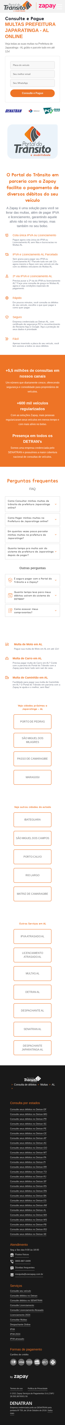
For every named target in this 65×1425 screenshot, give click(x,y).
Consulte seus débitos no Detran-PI (28, 1162)
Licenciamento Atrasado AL (32, 955)
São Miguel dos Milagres (32, 740)
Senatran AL (32, 1029)
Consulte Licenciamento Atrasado (27, 1310)
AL (53, 1084)
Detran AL (32, 992)
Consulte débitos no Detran (23, 1295)
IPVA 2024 (15, 1334)
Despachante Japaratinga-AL (32, 1047)
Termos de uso (16, 1388)
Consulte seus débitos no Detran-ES (28, 1200)
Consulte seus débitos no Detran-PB (28, 1224)
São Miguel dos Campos (32, 838)
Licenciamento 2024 (20, 1315)
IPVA (12, 1329)
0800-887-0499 (23, 1261)
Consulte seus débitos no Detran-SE (28, 1234)
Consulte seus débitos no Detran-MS (28, 1219)
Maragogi (32, 777)
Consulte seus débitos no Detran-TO (28, 1171)
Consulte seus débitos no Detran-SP (28, 1181)
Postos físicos (22, 1254)
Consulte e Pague (32, 93)
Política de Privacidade (37, 1388)
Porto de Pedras (32, 721)
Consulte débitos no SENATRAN (26, 1300)
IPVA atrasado (17, 1339)
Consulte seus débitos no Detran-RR (28, 1167)
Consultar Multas (18, 1319)
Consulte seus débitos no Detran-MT (28, 1152)
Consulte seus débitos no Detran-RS (28, 1186)
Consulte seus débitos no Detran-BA (28, 1195)
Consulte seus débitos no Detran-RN (28, 1191)
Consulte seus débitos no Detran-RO (28, 1229)
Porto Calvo (33, 856)
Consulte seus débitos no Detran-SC (28, 1123)
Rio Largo (32, 875)
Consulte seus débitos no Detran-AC (28, 1143)
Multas (44, 1084)
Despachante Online (20, 1324)
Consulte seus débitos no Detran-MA (28, 1215)
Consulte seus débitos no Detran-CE (28, 1133)
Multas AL (32, 973)
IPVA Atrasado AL (32, 936)
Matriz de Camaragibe (32, 893)
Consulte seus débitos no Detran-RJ (28, 1176)
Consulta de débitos (25, 1084)
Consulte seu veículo (20, 1291)
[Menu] (59, 6)
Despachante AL (32, 1010)
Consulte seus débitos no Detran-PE (28, 1128)
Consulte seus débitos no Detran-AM (28, 1205)
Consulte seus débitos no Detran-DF (28, 1109)
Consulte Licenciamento (22, 1305)
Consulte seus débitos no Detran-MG (28, 1114)
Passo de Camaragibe (32, 758)
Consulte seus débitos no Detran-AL (28, 1210)
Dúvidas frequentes (25, 1267)
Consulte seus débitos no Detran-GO (28, 1147)
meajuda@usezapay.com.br (29, 1274)
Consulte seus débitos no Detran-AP (28, 1138)
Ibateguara (32, 819)
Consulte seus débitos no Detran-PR (28, 1119)
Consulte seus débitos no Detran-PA (28, 1157)
